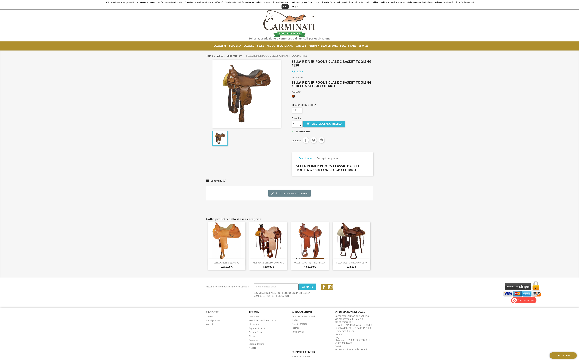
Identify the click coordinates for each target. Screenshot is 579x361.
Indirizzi (296, 327)
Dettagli (294, 6)
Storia (252, 336)
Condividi (306, 140)
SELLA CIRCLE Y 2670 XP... (226, 262)
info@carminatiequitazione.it (351, 349)
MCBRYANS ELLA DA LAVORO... (268, 262)
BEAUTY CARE (348, 45)
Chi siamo (254, 324)
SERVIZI (363, 45)
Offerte (209, 316)
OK (285, 6)
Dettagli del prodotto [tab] (329, 158)
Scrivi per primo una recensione (291, 193)
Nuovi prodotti (213, 320)
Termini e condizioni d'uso (262, 320)
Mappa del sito (256, 343)
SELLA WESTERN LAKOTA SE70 (351, 262)
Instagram (330, 287)
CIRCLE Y (301, 45)
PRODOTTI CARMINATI (279, 45)
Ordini (295, 319)
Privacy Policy (255, 332)
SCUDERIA (235, 45)
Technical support (301, 356)
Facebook (324, 287)
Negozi (252, 347)
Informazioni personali (303, 316)
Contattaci (254, 340)
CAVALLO (249, 45)
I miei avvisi (298, 331)
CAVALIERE (220, 45)
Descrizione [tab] (305, 158)
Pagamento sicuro (258, 328)
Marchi (209, 324)
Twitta (314, 140)
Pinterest (321, 140)
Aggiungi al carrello (324, 124)
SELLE (260, 45)
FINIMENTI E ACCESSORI (323, 45)
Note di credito (299, 323)
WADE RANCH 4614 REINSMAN (309, 262)
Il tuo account (302, 312)
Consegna (254, 316)
